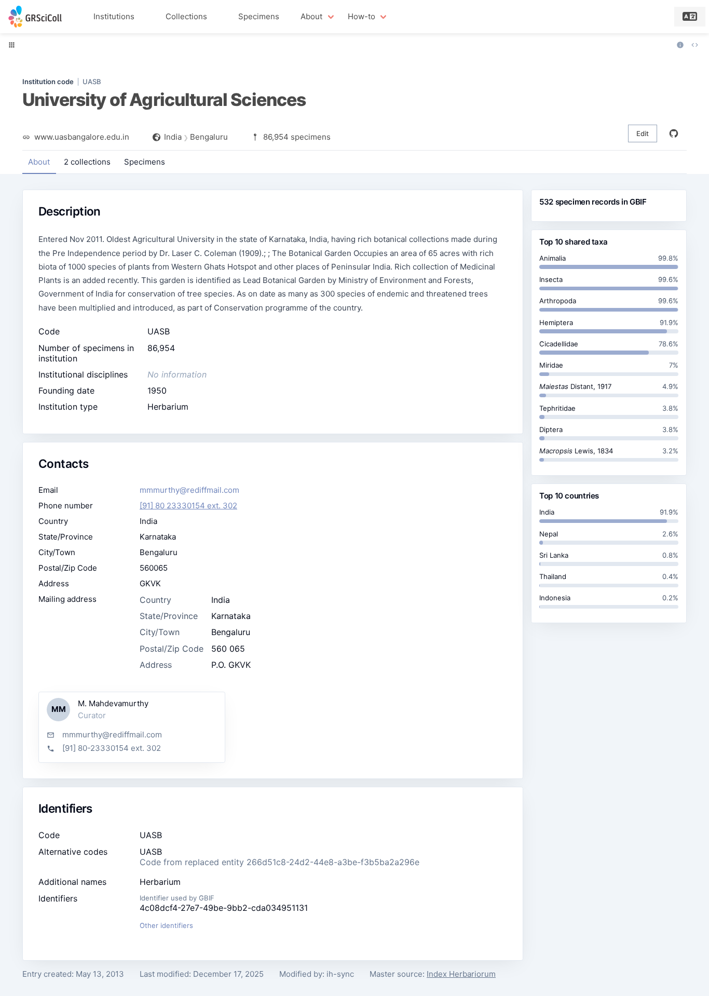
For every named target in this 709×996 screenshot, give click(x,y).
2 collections (87, 162)
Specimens (258, 16)
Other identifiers (166, 925)
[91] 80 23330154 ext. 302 (188, 505)
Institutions (113, 16)
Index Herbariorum (461, 974)
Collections (186, 16)
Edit (642, 133)
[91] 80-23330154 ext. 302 (111, 748)
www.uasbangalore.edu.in (81, 137)
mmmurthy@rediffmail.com (189, 490)
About (39, 162)
